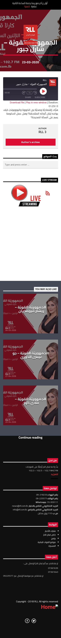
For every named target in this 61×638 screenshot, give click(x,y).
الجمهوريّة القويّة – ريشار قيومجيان (30, 309)
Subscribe (40, 97)
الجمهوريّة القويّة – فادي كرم (30, 401)
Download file (17, 102)
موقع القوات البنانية (47, 542)
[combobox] (30, 164)
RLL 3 (42, 132)
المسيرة (52, 546)
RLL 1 (7, 328)
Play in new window (36, 102)
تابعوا (27, 6)
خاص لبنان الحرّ (49, 535)
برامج (53, 538)
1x (29, 93)
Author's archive (30, 142)
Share (28, 97)
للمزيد (54, 474)
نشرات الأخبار (50, 531)
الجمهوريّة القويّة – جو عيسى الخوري (31, 355)
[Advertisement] (30, 243)
